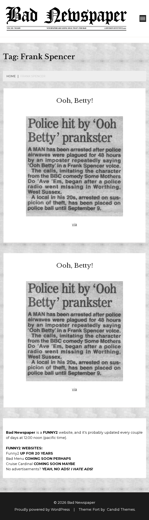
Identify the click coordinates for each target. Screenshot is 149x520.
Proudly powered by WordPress (43, 509)
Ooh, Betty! (74, 101)
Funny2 (12, 453)
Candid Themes (121, 509)
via (74, 224)
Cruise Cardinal (19, 464)
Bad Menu (15, 459)
